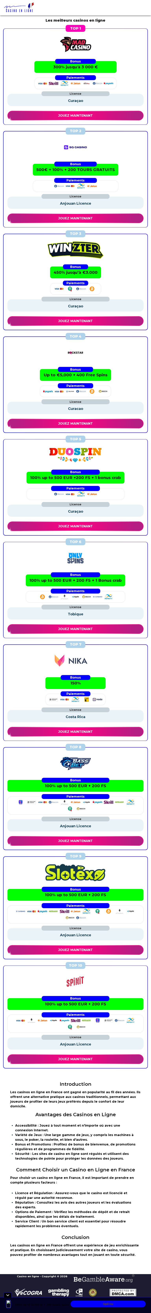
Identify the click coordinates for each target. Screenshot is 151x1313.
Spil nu (108, 1304)
